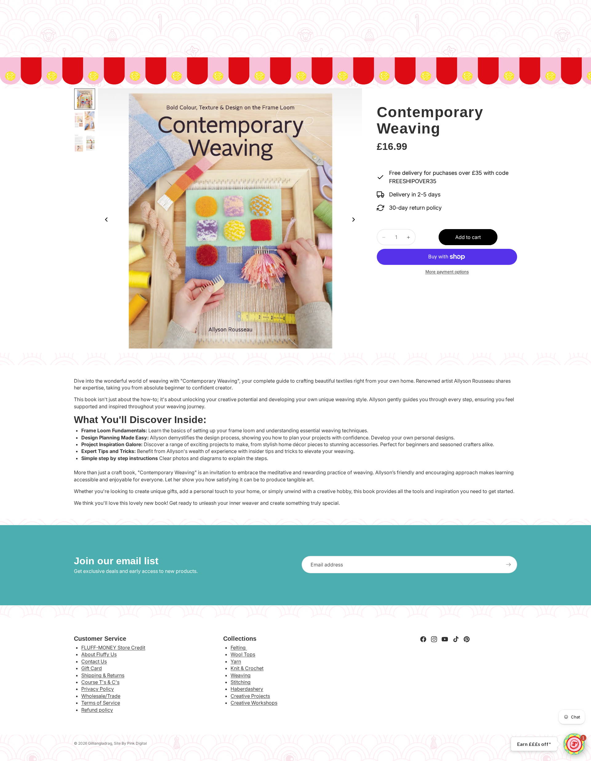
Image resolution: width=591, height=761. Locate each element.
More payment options (447, 271)
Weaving (241, 675)
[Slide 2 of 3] (84, 121)
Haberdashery (247, 689)
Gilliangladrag (100, 743)
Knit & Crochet (247, 668)
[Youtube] (444, 639)
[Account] (497, 24)
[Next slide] (355, 220)
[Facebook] (423, 639)
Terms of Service (100, 703)
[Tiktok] (456, 639)
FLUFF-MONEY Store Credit (113, 647)
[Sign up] (508, 564)
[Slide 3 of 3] (84, 143)
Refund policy (97, 710)
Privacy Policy (97, 689)
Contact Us (94, 661)
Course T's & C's (100, 682)
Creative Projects (250, 696)
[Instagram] (434, 639)
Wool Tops (243, 654)
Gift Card (91, 668)
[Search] (75, 24)
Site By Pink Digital (130, 743)
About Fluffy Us (99, 654)
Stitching (241, 682)
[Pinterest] (466, 639)
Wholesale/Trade (100, 696)
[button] (574, 744)
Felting (239, 647)
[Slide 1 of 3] (84, 99)
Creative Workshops (254, 703)
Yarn (236, 661)
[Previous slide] (104, 220)
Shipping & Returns (102, 675)
